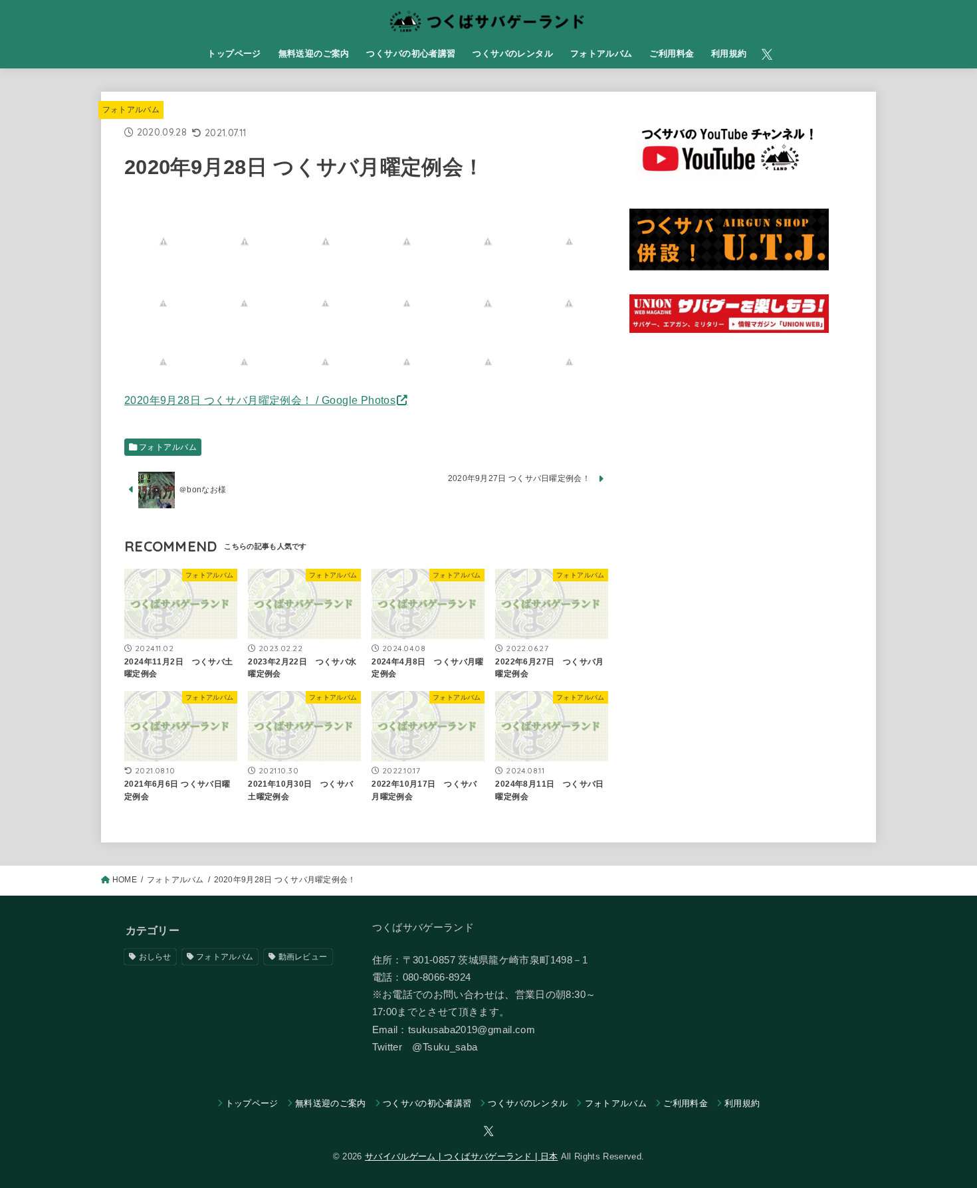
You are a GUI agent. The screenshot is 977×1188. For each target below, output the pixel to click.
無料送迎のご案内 (314, 53)
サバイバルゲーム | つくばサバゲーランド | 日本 (461, 1156)
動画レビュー (303, 956)
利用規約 (729, 53)
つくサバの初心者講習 (410, 53)
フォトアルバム (601, 53)
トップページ (234, 53)
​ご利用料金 (671, 53)
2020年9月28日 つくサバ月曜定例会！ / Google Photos (259, 400)
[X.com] (767, 54)
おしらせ (155, 956)
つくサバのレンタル (513, 53)
